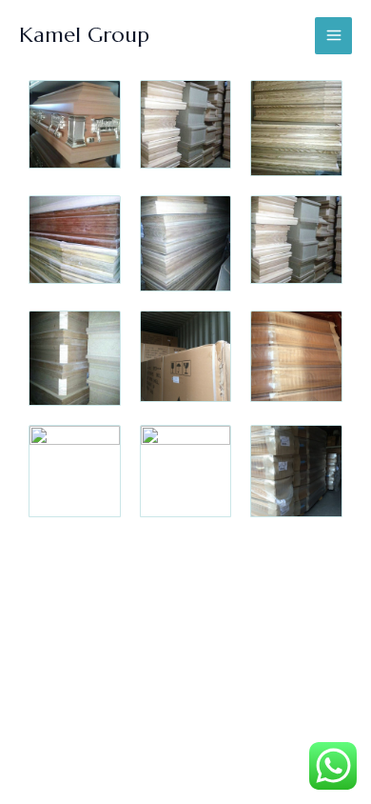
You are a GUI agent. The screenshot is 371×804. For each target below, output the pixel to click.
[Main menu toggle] (333, 35)
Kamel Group (84, 35)
